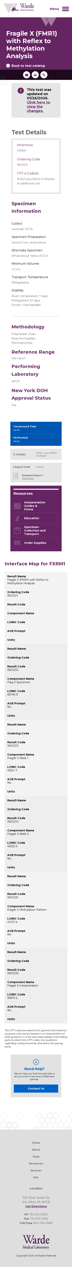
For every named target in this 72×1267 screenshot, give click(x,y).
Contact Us (36, 1088)
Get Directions (36, 1206)
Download (28, 478)
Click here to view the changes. (38, 106)
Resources (36, 1163)
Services (36, 1170)
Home (36, 1142)
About (36, 1149)
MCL (36, 1177)
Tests (36, 1156)
